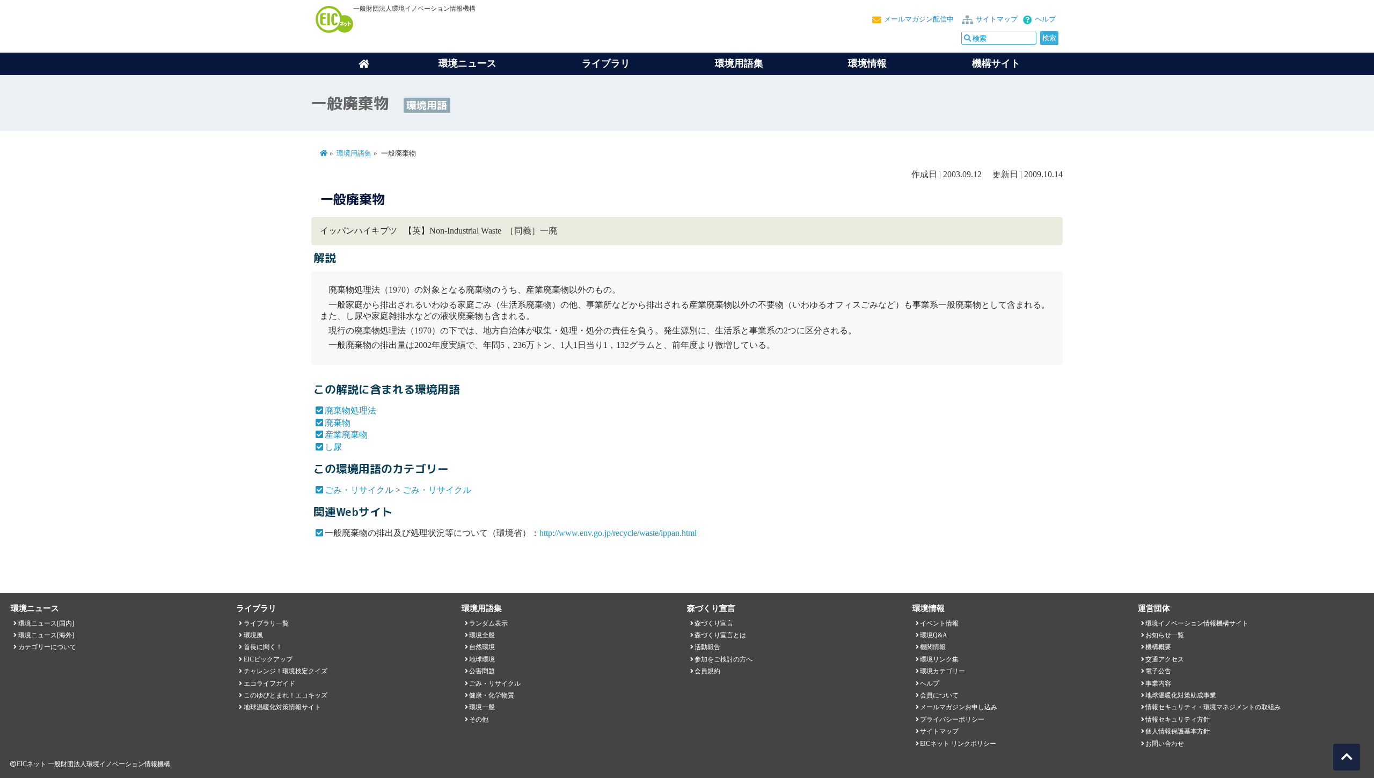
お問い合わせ (1164, 743)
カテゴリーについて (47, 647)
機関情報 (933, 647)
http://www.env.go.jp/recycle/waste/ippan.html (618, 532)
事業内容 (1158, 683)
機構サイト (996, 63)
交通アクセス (1164, 659)
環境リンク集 (939, 659)
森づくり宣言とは (720, 635)
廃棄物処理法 (350, 410)
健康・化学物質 (491, 695)
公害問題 (482, 671)
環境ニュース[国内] (46, 623)
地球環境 (482, 659)
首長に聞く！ (263, 647)
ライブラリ (606, 63)
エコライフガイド (269, 683)
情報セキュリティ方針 (1177, 719)
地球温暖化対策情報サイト (282, 707)
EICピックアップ (268, 659)
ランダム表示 (488, 623)
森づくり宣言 (714, 623)
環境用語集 (739, 63)
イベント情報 (939, 623)
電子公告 (1158, 671)
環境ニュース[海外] (46, 635)
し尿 (333, 447)
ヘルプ (1045, 19)
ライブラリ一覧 (266, 623)
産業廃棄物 (346, 434)
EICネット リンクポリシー (958, 743)
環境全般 (482, 635)
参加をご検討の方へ (723, 659)
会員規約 (707, 671)
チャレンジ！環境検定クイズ (285, 671)
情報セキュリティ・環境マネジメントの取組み (1213, 707)
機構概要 (1158, 647)
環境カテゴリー (942, 671)
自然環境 (482, 647)
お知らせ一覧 (1164, 635)
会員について (939, 695)
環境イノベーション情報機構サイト (1196, 623)
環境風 (253, 635)
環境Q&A (933, 635)
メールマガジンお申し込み (958, 707)
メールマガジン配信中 (919, 19)
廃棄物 (337, 422)
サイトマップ (997, 19)
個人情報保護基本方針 (1177, 731)
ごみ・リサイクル (359, 490)
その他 (478, 719)
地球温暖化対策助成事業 (1180, 695)
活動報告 (707, 647)
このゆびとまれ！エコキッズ (285, 695)
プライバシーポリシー (952, 719)
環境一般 (482, 707)
